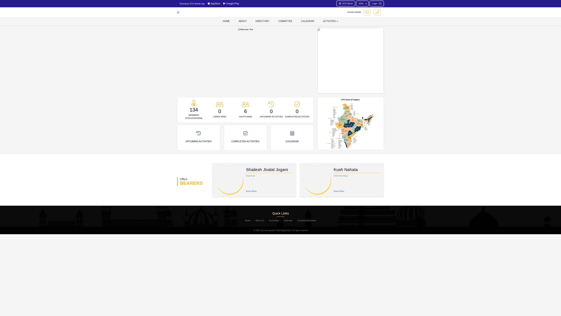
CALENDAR (307, 21)
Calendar (288, 220)
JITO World (347, 3)
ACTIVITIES (329, 21)
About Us (260, 220)
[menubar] (280, 21)
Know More (251, 191)
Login (375, 3)
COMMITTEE (285, 21)
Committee (274, 220)
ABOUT (243, 21)
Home (248, 220)
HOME (226, 21)
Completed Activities (306, 220)
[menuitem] (226, 21)
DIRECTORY (263, 21)
